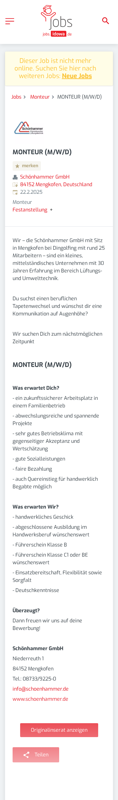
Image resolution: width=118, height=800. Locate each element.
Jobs (16, 97)
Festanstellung (30, 210)
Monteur (40, 97)
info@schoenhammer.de (41, 689)
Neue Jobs (77, 76)
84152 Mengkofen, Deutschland (56, 184)
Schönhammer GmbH (45, 177)
